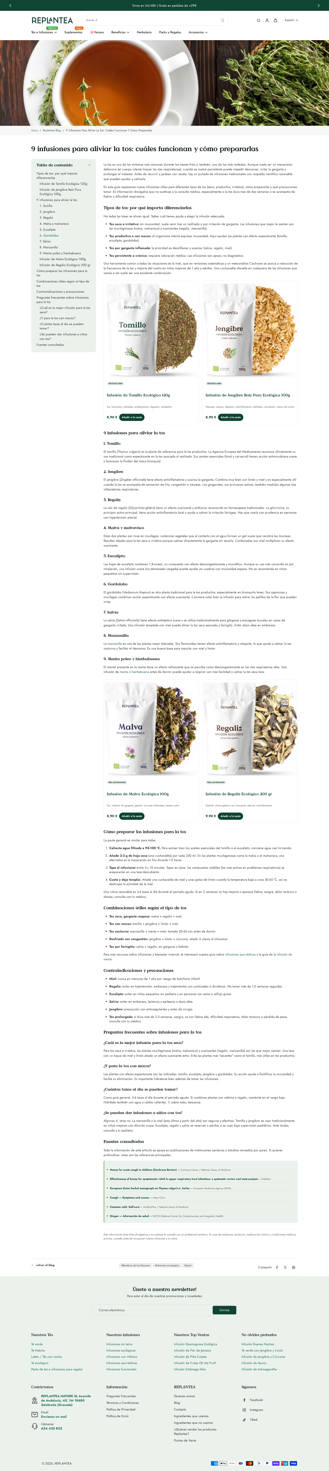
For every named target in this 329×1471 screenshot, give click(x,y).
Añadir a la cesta (132, 417)
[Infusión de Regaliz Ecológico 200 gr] (250, 728)
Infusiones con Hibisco (121, 1356)
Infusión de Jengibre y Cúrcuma (263, 1356)
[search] (258, 20)
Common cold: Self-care (125, 1207)
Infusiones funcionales (121, 1369)
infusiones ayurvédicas (240, 954)
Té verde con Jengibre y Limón (262, 1350)
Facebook (256, 1400)
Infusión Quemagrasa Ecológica (195, 1344)
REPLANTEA (63, 1463)
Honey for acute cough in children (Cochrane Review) (143, 1169)
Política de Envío (117, 1416)
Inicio (34, 130)
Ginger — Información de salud (129, 1216)
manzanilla (115, 643)
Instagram (256, 1410)
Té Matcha (38, 1350)
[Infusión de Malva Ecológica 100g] (151, 728)
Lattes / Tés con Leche (46, 1356)
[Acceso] (267, 20)
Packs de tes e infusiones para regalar (57, 1369)
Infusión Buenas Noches (258, 1344)
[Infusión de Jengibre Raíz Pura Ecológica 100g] (250, 329)
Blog (177, 1403)
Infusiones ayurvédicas (121, 1363)
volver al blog (45, 1265)
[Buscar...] (222, 20)
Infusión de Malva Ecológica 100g (138, 793)
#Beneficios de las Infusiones (135, 1265)
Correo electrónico (112, 1310)
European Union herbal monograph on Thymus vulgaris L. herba (150, 1188)
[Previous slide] (10, 5)
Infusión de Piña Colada (190, 1356)
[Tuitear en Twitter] (285, 1267)
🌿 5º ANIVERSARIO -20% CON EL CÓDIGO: (147, 5)
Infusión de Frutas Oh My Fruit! (195, 1363)
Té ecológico (39, 1363)
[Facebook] (246, 1400)
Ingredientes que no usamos (193, 1423)
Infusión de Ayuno (254, 1363)
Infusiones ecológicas (121, 1350)
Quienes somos (184, 1396)
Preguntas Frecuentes (121, 1396)
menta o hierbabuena (134, 671)
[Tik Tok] (246, 1420)
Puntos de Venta (185, 1440)
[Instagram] (246, 1410)
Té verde (37, 1344)
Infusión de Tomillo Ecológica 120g (138, 395)
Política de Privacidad (120, 1409)
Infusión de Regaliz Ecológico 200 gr (239, 793)
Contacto (180, 1409)
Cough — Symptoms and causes (129, 1197)
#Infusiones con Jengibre (167, 1265)
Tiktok (253, 1420)
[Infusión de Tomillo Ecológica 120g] (151, 329)
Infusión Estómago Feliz (190, 1369)
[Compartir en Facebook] (277, 1267)
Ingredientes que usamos (191, 1416)
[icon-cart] (275, 20)
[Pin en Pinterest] (293, 1267)
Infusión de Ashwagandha (259, 1369)
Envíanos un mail (54, 1416)
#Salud (187, 1265)
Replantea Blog (52, 130)
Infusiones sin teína (119, 1344)
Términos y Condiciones (122, 1403)
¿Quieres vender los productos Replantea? (195, 1431)
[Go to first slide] (318, 5)
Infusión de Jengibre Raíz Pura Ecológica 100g (248, 395)
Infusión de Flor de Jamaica (192, 1350)
